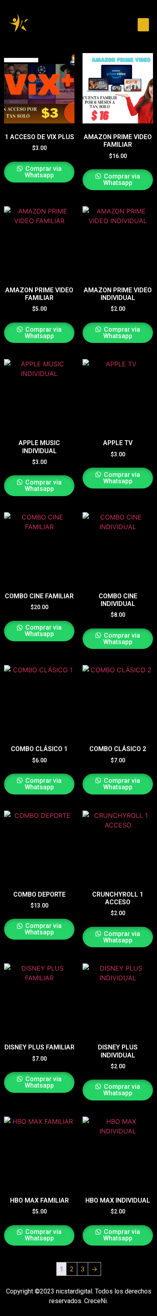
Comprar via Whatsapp (43, 172)
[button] (143, 24)
